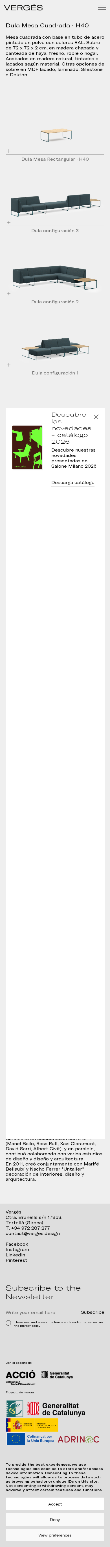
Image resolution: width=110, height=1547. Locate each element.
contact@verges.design (33, 1233)
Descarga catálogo (72, 482)
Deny (55, 1519)
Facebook (17, 1244)
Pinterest (16, 1260)
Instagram (17, 1249)
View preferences (55, 1535)
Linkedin (15, 1255)
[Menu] (102, 7)
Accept (55, 1504)
